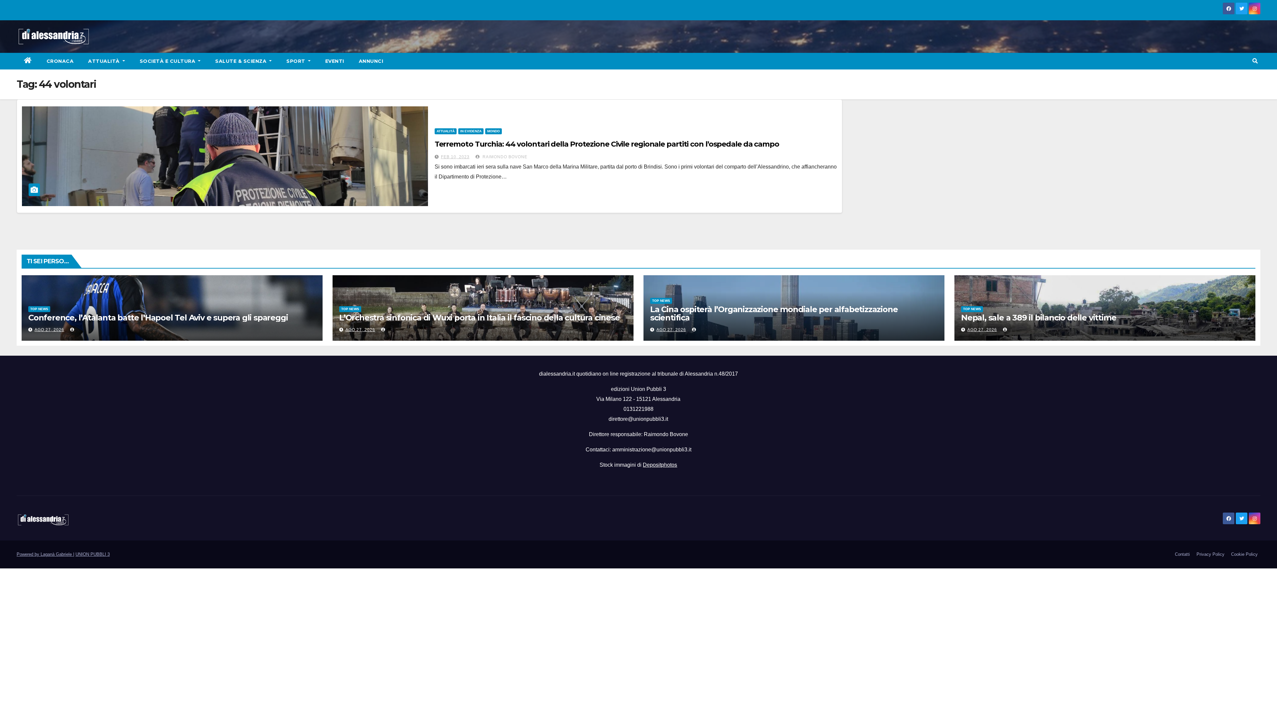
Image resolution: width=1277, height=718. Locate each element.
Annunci (371, 61)
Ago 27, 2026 (49, 329)
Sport (296, 61)
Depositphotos (660, 465)
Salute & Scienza (241, 61)
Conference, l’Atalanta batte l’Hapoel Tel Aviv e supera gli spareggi (158, 317)
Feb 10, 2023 (455, 157)
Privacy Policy (1210, 554)
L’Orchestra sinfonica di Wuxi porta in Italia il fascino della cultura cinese (479, 317)
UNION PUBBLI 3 (92, 554)
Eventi (334, 61)
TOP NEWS (39, 309)
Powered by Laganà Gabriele (45, 554)
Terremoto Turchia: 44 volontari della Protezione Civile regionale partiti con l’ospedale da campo (607, 144)
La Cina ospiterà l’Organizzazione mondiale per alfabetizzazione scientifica (774, 313)
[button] (1255, 61)
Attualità (104, 61)
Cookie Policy (1244, 554)
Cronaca (60, 61)
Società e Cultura (168, 61)
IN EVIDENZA (471, 131)
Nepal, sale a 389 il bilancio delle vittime (1038, 317)
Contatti (1182, 554)
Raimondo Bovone (504, 157)
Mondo (493, 131)
